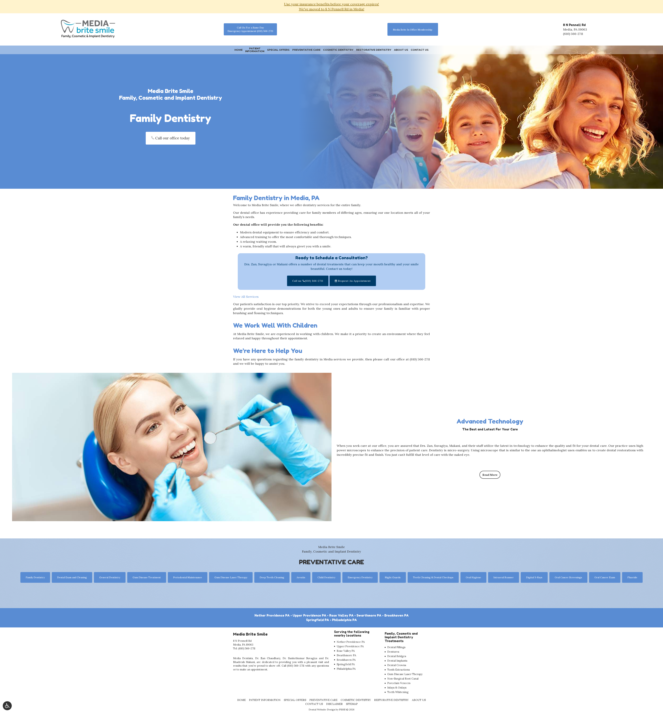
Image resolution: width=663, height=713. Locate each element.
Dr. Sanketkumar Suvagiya (300, 658)
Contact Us (420, 49)
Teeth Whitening (398, 692)
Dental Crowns (396, 665)
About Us (401, 49)
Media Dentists (243, 658)
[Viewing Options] (7, 705)
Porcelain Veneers (398, 683)
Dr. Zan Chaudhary (267, 658)
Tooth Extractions (398, 669)
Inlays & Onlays (396, 687)
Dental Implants (397, 660)
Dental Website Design (322, 709)
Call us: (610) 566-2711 (307, 280)
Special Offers (278, 49)
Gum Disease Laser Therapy (404, 674)
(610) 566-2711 (573, 34)
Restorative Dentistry (373, 49)
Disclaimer (334, 704)
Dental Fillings (396, 647)
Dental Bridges (396, 656)
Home (238, 49)
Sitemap (352, 704)
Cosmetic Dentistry (338, 49)
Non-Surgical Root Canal (403, 678)
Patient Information (265, 700)
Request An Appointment (354, 280)
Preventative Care (306, 49)
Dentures (393, 651)
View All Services (246, 297)
